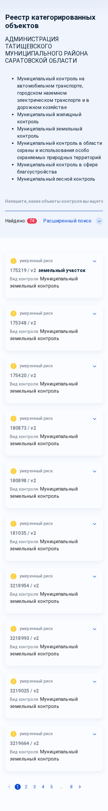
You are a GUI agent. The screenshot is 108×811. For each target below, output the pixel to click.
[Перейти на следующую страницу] (80, 787)
